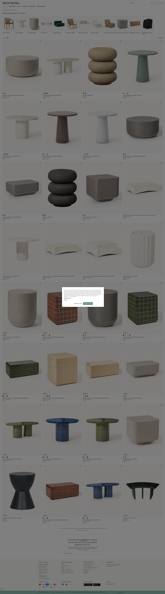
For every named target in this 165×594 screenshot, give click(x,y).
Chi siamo (65, 299)
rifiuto (96, 295)
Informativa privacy (67, 298)
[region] (83, 297)
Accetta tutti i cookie (88, 303)
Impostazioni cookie (78, 303)
